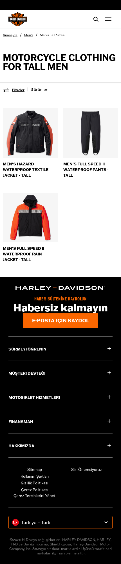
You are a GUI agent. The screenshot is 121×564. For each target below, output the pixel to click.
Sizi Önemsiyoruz (86, 469)
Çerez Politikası (34, 489)
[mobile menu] (107, 19)
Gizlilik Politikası (34, 483)
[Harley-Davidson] (60, 288)
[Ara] (96, 19)
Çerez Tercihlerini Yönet (34, 495)
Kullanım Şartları (35, 476)
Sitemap (34, 469)
